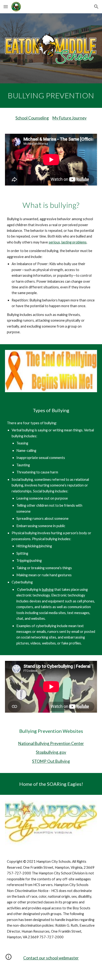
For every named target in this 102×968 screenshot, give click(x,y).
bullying (48, 589)
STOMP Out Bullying (51, 761)
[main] (51, 95)
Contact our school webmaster (51, 957)
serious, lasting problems (68, 242)
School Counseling (32, 117)
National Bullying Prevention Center (51, 743)
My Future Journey (69, 117)
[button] (5, 6)
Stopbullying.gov (51, 752)
